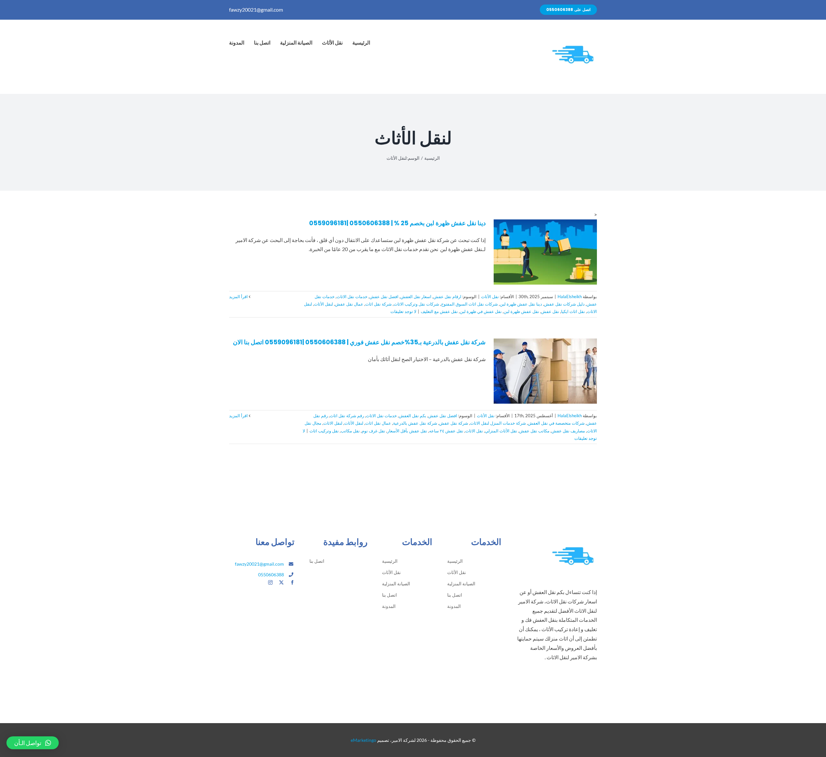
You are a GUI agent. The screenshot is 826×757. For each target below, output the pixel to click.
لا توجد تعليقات (403, 311)
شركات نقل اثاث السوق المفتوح (469, 304)
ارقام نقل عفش (447, 296)
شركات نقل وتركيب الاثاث (416, 304)
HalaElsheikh (570, 296)
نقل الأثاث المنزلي (501, 430)
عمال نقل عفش (349, 304)
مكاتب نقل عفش (534, 430)
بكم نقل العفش (412, 415)
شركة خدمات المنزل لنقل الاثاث (498, 423)
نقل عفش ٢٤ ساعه (446, 430)
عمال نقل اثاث (378, 423)
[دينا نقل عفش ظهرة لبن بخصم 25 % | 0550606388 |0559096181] (545, 252)
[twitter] (281, 582)
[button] (32, 742)
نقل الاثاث (474, 430)
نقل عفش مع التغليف (439, 311)
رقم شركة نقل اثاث (347, 415)
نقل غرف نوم (373, 430)
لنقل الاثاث (332, 423)
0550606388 (271, 574)
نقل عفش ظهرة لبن (521, 311)
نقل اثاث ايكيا (573, 311)
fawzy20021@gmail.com (256, 9)
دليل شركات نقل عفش (564, 304)
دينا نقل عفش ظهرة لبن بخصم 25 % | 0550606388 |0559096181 (397, 223)
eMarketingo (363, 740)
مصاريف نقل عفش (568, 430)
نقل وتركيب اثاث (324, 430)
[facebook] (292, 582)
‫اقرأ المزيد (239, 296)
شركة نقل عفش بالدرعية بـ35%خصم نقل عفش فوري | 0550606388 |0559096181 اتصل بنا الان (359, 342)
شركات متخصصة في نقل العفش (556, 423)
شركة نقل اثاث (378, 304)
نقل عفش (550, 311)
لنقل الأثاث (323, 304)
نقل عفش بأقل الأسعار (407, 430)
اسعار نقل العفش (415, 296)
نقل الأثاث (490, 296)
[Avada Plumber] (573, 35)
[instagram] (270, 582)
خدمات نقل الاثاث (352, 296)
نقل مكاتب (350, 430)
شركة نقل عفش (453, 423)
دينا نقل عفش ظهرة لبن (521, 304)
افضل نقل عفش (383, 296)
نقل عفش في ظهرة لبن (481, 311)
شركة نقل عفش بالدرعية (415, 423)
